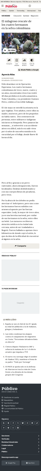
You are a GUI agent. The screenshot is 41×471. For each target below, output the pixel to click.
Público (9, 389)
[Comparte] (9, 60)
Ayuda (6, 411)
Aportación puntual (11, 403)
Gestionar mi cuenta (11, 397)
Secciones (5, 436)
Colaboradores (7, 445)
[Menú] (2, 5)
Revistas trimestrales (10, 442)
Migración (34, 16)
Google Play (11, 463)
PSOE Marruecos (27, 1)
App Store (31, 463)
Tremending (20, 10)
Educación (17, 16)
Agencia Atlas (8, 74)
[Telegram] (4, 428)
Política (4, 10)
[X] (18, 423)
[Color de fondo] (31, 60)
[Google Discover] (8, 423)
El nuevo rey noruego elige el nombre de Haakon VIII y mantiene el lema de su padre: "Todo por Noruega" (21, 359)
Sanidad (26, 16)
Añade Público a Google (30, 70)
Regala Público (9, 406)
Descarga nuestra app (10, 457)
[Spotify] (8, 428)
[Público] (17, 6)
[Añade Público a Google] (4, 423)
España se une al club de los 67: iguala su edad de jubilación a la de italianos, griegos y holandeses (21, 326)
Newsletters (8, 400)
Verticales (5, 439)
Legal (4, 448)
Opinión (11, 10)
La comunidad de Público (13, 409)
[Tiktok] (37, 423)
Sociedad (6, 16)
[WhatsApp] (13, 428)
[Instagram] (27, 423)
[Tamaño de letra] (24, 60)
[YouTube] (32, 423)
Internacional (31, 10)
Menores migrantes (16, 1)
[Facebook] (13, 423)
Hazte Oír (35, 1)
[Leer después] (16, 60)
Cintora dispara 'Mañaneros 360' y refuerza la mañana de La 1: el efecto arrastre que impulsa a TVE (20, 349)
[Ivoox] (18, 428)
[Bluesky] (23, 423)
